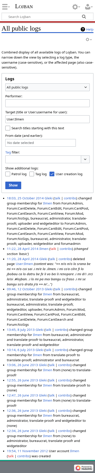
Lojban (24, 6)
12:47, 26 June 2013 (22, 395)
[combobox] (47, 87)
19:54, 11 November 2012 (27, 451)
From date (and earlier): (24, 135)
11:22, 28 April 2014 (22, 248)
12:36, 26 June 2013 (22, 410)
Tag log (41, 174)
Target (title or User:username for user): (36, 112)
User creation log (69, 174)
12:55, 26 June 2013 (22, 380)
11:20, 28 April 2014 (22, 259)
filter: (12, 152)
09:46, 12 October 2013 (25, 289)
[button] (85, 159)
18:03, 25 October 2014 (25, 198)
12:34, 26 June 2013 (22, 430)
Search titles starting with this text (37, 128)
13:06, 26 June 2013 (22, 365)
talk (57, 198)
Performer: (13, 96)
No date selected (20, 143)
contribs (70, 198)
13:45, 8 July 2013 (21, 329)
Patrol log (19, 174)
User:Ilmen (24, 263)
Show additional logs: (21, 168)
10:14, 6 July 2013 (21, 349)
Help (89, 29)
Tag (8, 152)
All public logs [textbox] (17, 87)
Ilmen (47, 203)
